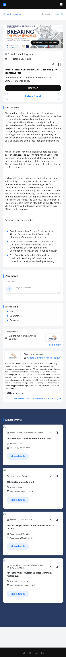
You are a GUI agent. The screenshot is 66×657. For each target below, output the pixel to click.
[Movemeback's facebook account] (42, 653)
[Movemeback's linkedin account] (29, 653)
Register (33, 88)
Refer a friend (33, 96)
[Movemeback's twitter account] (23, 653)
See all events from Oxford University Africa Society (36, 398)
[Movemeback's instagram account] (36, 653)
